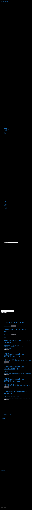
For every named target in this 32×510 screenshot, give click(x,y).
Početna (5, 128)
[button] (16, 168)
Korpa (5, 134)
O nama (5, 130)
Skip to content (4, 1)
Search (2, 242)
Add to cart (3, 312)
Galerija (5, 133)
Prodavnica (6, 129)
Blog (5, 132)
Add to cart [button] (13, 326)
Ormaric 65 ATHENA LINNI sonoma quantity (12, 309)
